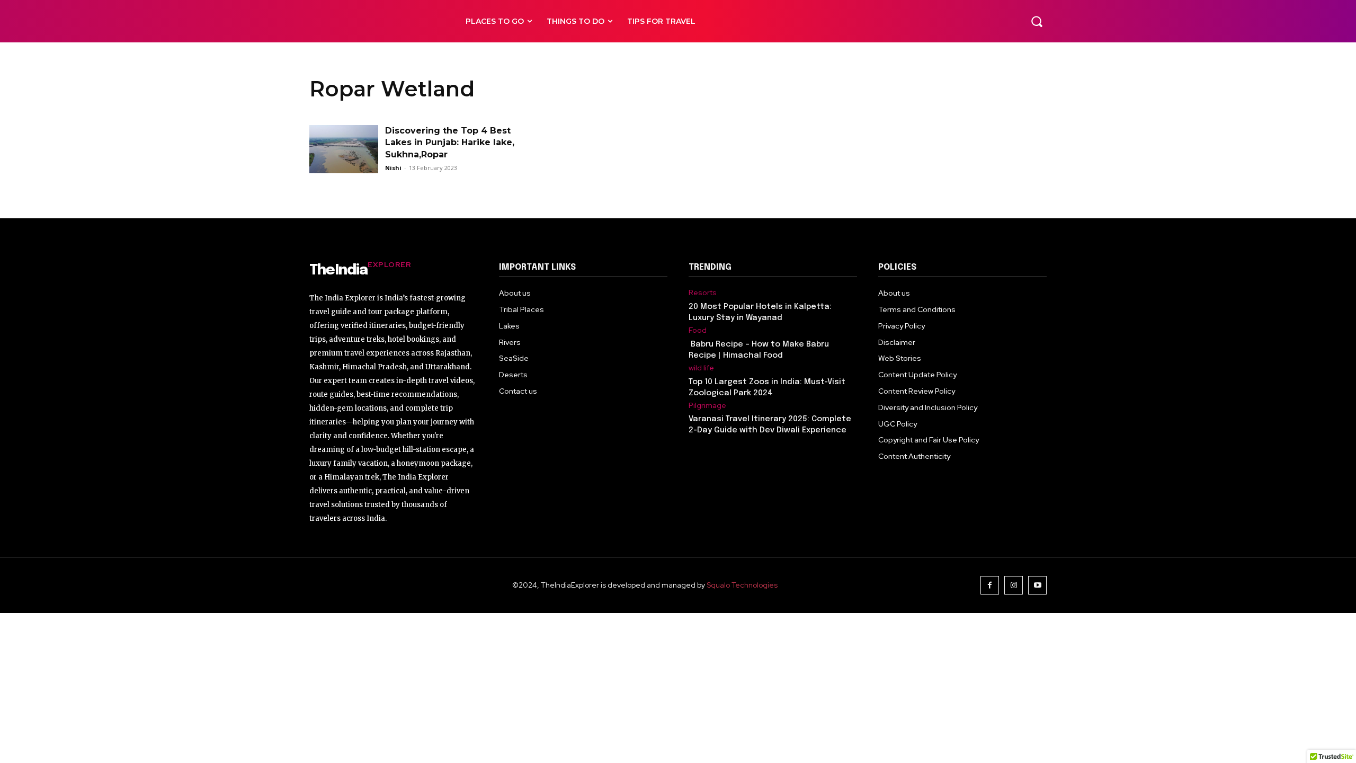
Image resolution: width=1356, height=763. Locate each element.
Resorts (703, 292)
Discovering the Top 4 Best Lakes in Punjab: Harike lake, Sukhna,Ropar (449, 142)
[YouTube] (1037, 585)
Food (698, 330)
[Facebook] (989, 585)
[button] (1037, 21)
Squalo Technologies (742, 585)
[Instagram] (1013, 585)
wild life (701, 367)
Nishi (393, 168)
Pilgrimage (707, 405)
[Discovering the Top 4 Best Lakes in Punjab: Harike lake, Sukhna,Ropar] (343, 149)
